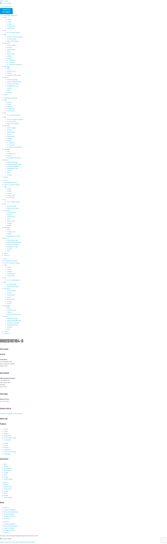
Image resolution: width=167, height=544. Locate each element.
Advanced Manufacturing (14, 82)
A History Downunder (13, 84)
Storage (9, 58)
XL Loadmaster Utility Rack (14, 64)
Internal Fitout (11, 54)
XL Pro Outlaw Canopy (13, 32)
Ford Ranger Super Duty (10, 15)
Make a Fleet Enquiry (13, 208)
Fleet (4, 34)
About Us (6, 77)
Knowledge (6, 67)
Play (4, 30)
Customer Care (11, 71)
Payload (9, 73)
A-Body (9, 20)
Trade (5, 17)
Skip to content (4, 1)
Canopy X (9, 24)
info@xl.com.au (4, 368)
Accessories (6, 43)
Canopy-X (6, 433)
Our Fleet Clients (11, 39)
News (8, 90)
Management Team (12, 86)
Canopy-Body (11, 26)
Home (5, 180)
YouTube (9, 92)
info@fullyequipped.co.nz (7, 389)
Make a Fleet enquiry (13, 41)
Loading (9, 56)
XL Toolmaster (11, 60)
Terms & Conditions (14, 542)
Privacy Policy (4, 542)
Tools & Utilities (11, 45)
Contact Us (6, 255)
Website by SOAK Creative (27, 542)
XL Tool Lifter (11, 62)
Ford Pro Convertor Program (15, 37)
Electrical (9, 47)
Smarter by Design (12, 79)
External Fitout (11, 49)
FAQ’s (8, 69)
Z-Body (9, 22)
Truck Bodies (10, 28)
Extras (8, 52)
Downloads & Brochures (14, 75)
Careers (9, 88)
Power (5, 475)
